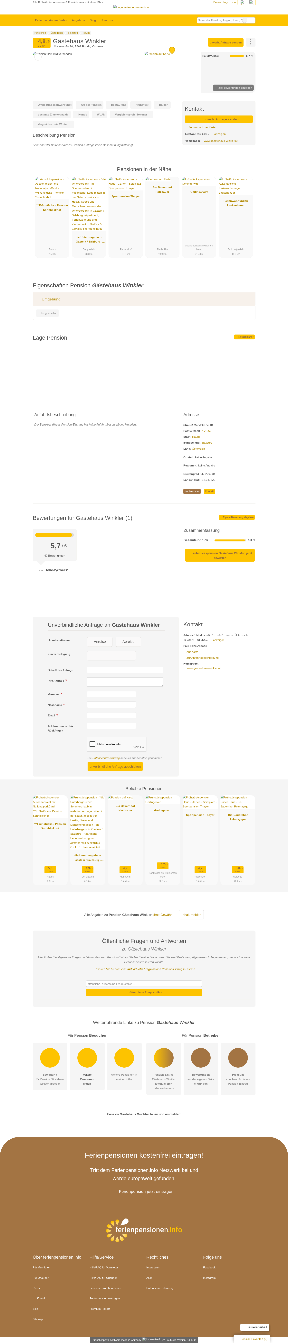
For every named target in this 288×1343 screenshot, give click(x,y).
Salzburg (206, 442)
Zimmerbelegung (59, 654)
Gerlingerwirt (199, 191)
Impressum (153, 1267)
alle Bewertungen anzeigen (235, 87)
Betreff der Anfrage (60, 670)
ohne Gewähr (162, 915)
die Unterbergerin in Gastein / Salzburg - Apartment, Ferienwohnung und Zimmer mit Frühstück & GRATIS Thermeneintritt (89, 240)
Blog (93, 20)
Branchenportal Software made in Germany (116, 1339)
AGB (149, 1277)
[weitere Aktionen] (250, 42)
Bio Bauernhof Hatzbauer (162, 189)
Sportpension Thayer (125, 196)
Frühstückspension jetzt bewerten (221, 555)
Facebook (209, 1267)
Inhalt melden (191, 915)
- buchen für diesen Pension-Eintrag (238, 1079)
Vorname (54, 694)
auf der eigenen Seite (200, 1079)
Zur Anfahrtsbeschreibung (203, 657)
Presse (37, 1288)
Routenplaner (246, 337)
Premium (247, 173)
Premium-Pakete (100, 1308)
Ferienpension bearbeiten (105, 1288)
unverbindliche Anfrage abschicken (115, 766)
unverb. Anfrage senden (226, 42)
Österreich (198, 448)
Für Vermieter (41, 1267)
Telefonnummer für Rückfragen (60, 728)
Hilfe (233, 2)
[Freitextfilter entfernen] (244, 20)
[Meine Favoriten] (121, 20)
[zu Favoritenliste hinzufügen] (38, 56)
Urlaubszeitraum (59, 640)
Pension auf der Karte (202, 127)
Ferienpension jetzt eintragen (146, 1191)
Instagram (209, 1277)
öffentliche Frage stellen (145, 992)
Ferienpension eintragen (105, 1298)
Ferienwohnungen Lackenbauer (236, 203)
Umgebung (51, 299)
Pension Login (220, 2)
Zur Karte (192, 651)
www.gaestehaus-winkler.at (220, 140)
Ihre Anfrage (56, 680)
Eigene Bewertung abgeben (238, 517)
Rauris (196, 436)
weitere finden (87, 1079)
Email (52, 715)
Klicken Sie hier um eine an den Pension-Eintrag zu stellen (145, 969)
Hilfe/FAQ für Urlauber (103, 1277)
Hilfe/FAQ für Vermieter (104, 1267)
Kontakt (209, 491)
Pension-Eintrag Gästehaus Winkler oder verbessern (164, 1081)
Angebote (78, 20)
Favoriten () (254, 1338)
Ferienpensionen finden (51, 20)
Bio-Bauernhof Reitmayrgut (238, 817)
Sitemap (38, 1319)
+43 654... (203, 133)
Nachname (55, 704)
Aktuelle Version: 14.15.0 (181, 1339)
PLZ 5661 (207, 430)
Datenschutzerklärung (106, 757)
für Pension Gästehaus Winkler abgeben (50, 1079)
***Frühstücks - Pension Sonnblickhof (52, 207)
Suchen (252, 20)
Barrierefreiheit (256, 1327)
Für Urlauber (41, 1277)
